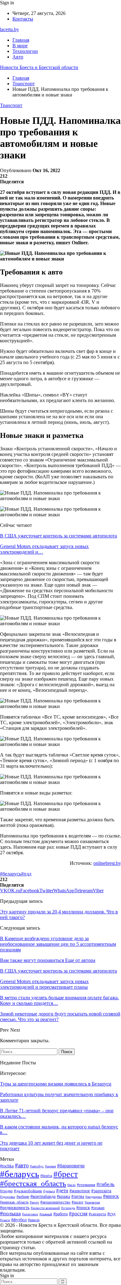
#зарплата (101, 1190)
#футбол (19, 1219)
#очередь (68, 1208)
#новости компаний (45, 1208)
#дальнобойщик (28, 1191)
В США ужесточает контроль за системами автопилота (58, 535)
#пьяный (45, 1214)
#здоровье (7, 1196)
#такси (5, 1220)
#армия (50, 1166)
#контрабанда (43, 1196)
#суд (111, 1214)
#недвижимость (14, 1207)
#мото (34, 1202)
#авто (22, 1165)
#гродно (6, 1191)
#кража (63, 1196)
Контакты (22, 18)
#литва (77, 1196)
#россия (78, 1214)
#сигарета (97, 1214)
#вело (71, 1185)
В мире (20, 45)
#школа (33, 1220)
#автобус (37, 1166)
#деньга (49, 1191)
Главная (20, 40)
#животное (79, 1190)
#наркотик (92, 1202)
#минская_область (14, 1202)
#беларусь (10, 873)
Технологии (25, 51)
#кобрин (22, 1196)
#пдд (26, 873)
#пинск (83, 1207)
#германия (86, 1184)
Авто (17, 56)
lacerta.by (9, 29)
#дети (62, 1190)
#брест (65, 1174)
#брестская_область (33, 1183)
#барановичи (71, 1165)
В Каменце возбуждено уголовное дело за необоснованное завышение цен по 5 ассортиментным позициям (58, 944)
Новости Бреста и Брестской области (39, 67)
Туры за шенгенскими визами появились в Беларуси (55, 1083)
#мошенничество (55, 1202)
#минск (111, 1196)
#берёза (46, 1176)
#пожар (98, 1208)
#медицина (93, 1196)
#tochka (7, 1166)
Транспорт (11, 105)
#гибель (105, 1184)
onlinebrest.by (107, 863)
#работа (60, 1214)
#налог (77, 1202)
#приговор (30, 1214)
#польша (10, 1213)
